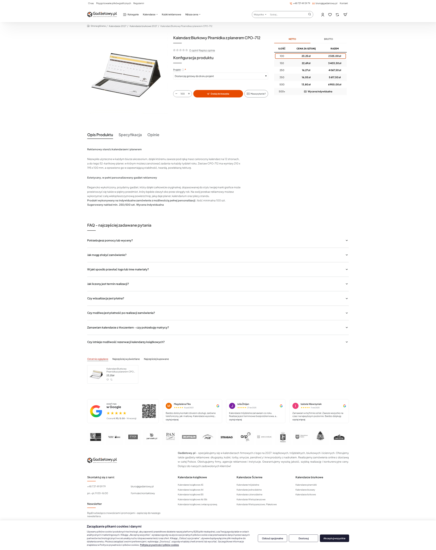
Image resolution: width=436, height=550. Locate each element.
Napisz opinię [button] (207, 50)
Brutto (328, 39)
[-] (176, 93)
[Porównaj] (337, 14)
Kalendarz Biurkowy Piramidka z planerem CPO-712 (120, 370)
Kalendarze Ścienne (249, 477)
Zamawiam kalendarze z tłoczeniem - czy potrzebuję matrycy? (128, 327)
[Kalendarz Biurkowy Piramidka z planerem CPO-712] (96, 374)
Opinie (153, 134)
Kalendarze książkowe (192, 477)
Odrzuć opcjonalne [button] (272, 538)
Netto (292, 39)
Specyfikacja (130, 134)
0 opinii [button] (193, 50)
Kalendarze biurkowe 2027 (143, 26)
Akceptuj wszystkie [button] (334, 538)
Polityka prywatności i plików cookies (159, 545)
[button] (218, 93)
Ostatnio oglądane (97, 358)
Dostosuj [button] (304, 538)
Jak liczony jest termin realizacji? (108, 284)
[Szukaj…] (309, 14)
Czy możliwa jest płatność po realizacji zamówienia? (121, 313)
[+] (189, 93)
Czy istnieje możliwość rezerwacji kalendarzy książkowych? (126, 342)
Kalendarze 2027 (117, 26)
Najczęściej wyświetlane (126, 358)
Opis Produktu (100, 134)
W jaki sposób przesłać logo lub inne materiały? (118, 269)
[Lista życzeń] (330, 14)
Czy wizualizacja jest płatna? (105, 298)
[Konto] (323, 14)
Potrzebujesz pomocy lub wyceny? (110, 240)
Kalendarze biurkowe (309, 477)
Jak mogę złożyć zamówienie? (107, 255)
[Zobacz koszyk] (345, 14)
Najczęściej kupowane (156, 358)
